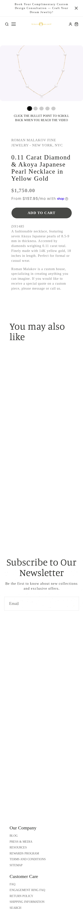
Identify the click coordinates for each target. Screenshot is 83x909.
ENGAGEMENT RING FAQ (27, 890)
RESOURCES (18, 847)
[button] (29, 108)
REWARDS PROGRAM (24, 853)
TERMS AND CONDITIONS (28, 859)
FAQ (12, 884)
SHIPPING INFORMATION (27, 901)
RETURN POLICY (21, 896)
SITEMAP (16, 865)
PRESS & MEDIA (21, 841)
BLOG (14, 835)
